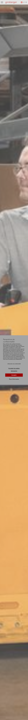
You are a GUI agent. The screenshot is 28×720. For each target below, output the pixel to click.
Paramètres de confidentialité (15, 359)
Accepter (14, 375)
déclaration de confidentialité (15, 356)
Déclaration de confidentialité (14, 363)
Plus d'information (14, 379)
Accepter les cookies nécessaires (14, 370)
